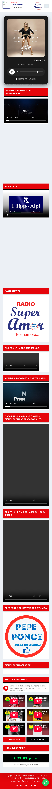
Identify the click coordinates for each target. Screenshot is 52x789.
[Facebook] (16, 785)
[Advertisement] (26, 153)
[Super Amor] (38, 6)
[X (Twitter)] (21, 785)
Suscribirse (14, 739)
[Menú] (46, 6)
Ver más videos (38, 739)
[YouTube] (30, 785)
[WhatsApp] (35, 785)
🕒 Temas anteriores (26, 79)
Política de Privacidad (31, 781)
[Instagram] (26, 785)
